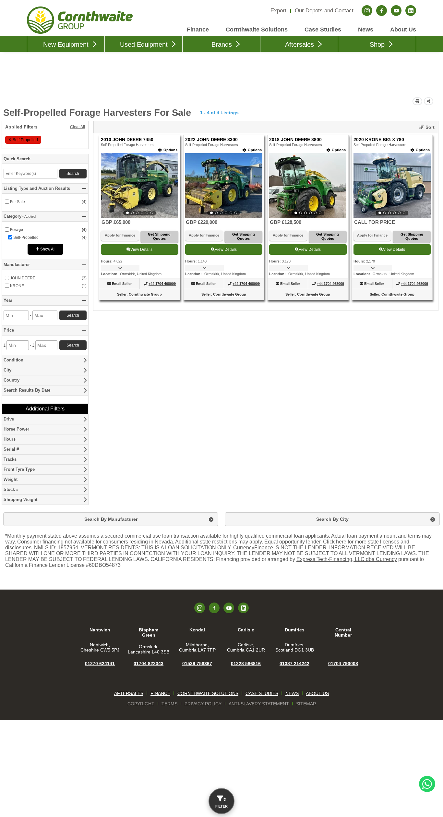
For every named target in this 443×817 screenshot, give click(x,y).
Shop (377, 44)
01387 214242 (294, 663)
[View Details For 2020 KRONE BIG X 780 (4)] (392, 185)
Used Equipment (144, 44)
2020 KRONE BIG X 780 (378, 139)
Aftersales (299, 44)
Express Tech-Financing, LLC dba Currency (346, 559)
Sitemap (306, 703)
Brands (221, 44)
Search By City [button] (332, 519)
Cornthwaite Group (145, 294)
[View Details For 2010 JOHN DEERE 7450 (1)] (139, 185)
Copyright (140, 703)
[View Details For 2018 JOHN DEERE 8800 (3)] (307, 185)
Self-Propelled (25, 140)
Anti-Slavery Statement (259, 703)
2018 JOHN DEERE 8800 (295, 139)
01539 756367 (197, 663)
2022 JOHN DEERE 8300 (211, 139)
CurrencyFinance (253, 547)
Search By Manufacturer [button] (111, 519)
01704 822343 (148, 663)
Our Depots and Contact (324, 10)
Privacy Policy (203, 703)
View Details (141, 249)
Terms (169, 703)
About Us (403, 29)
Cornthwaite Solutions (257, 29)
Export (278, 10)
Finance (198, 29)
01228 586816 (246, 663)
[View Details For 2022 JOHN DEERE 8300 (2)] (223, 185)
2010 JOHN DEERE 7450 (127, 139)
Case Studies (323, 29)
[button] (424, 127)
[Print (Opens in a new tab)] (417, 101)
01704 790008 (343, 663)
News (365, 29)
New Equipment (66, 44)
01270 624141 (100, 663)
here (341, 541)
